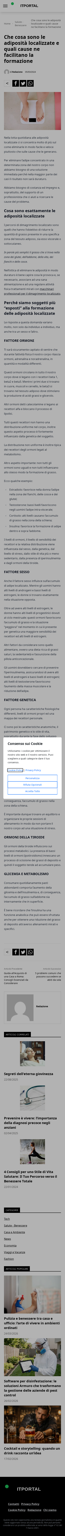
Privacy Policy (33, 770)
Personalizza (33, 778)
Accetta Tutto (32, 791)
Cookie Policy (15, 770)
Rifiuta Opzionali (32, 784)
